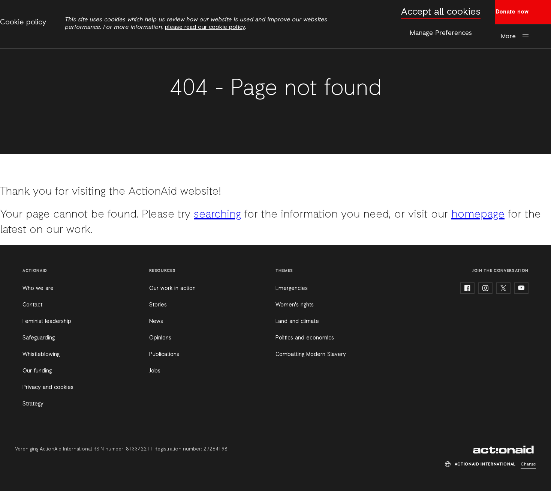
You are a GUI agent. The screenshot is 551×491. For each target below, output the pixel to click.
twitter (503, 288)
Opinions (160, 338)
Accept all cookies (441, 12)
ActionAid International (504, 450)
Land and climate (297, 321)
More (508, 36)
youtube (521, 288)
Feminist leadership (46, 321)
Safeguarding (38, 338)
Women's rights (295, 305)
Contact (32, 305)
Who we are (38, 288)
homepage (478, 214)
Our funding (37, 371)
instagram (485, 288)
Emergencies (292, 288)
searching (217, 214)
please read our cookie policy (205, 27)
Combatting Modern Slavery (311, 354)
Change (528, 464)
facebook (467, 288)
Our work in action (172, 288)
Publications (164, 354)
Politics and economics (305, 338)
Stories (158, 305)
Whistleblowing (41, 354)
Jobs (154, 371)
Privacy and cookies (47, 387)
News (156, 321)
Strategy (32, 404)
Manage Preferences (441, 33)
